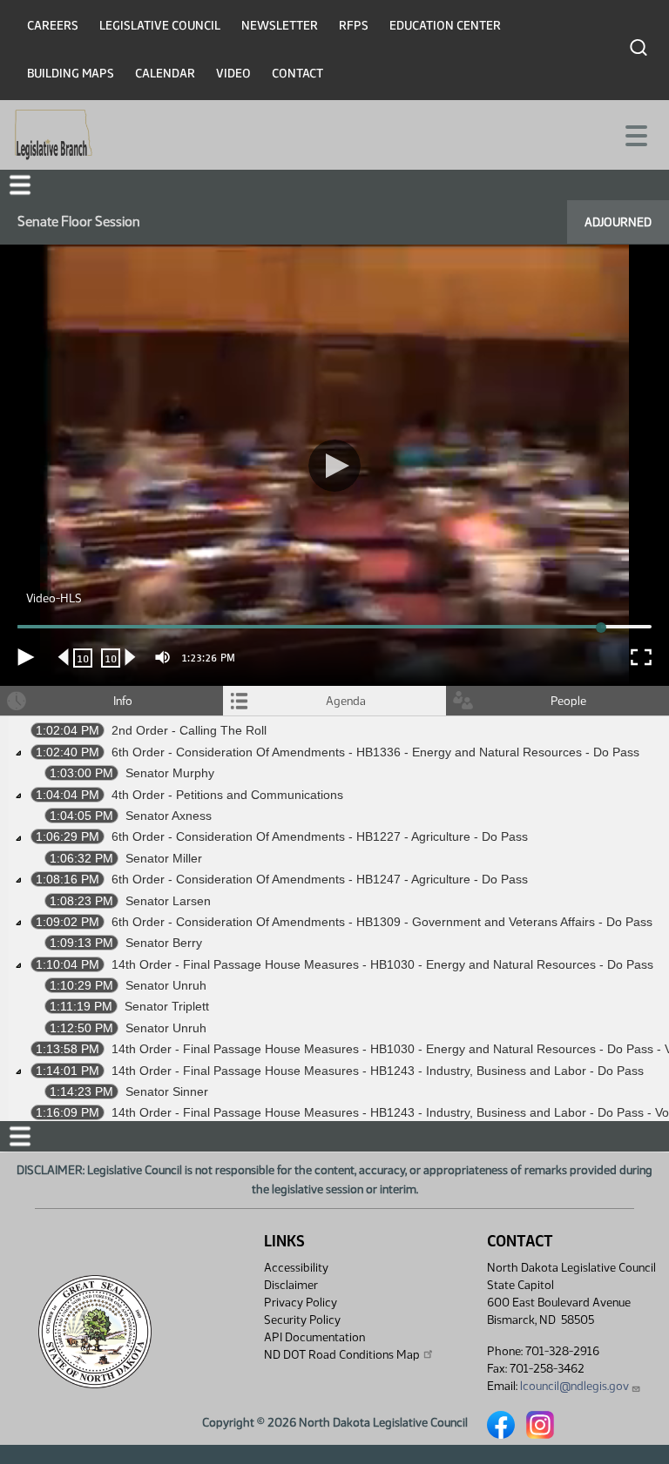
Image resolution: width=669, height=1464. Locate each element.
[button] (334, 732)
